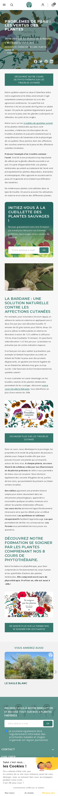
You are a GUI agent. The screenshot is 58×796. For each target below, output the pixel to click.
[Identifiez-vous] (42, 5)
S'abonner (44, 250)
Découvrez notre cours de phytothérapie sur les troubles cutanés (29, 79)
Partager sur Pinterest (46, 61)
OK (47, 723)
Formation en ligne (27, 47)
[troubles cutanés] (29, 413)
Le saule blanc (16, 683)
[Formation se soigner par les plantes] (29, 604)
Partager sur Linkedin (51, 61)
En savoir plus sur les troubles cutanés (29, 438)
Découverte (11, 47)
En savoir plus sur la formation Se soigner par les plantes (29, 627)
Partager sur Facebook (35, 61)
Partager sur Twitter (41, 61)
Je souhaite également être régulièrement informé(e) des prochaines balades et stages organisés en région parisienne (28, 735)
